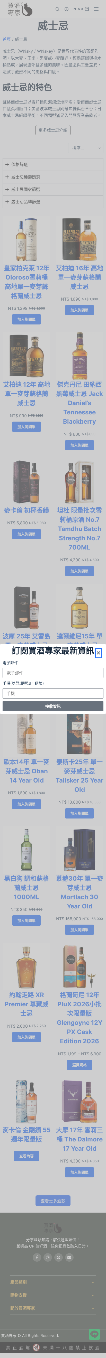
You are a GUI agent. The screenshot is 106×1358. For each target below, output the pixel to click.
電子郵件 (10, 662)
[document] (53, 679)
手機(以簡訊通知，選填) (23, 683)
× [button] (98, 653)
